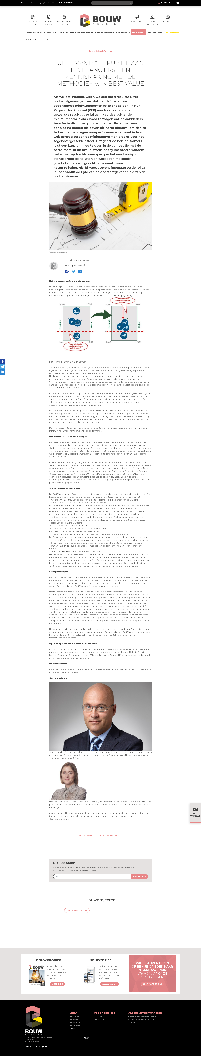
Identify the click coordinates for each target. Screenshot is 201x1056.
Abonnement (74, 1016)
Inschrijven (139, 876)
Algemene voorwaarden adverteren (141, 1019)
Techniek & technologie (81, 32)
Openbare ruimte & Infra (56, 32)
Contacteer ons (152, 984)
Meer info (57, 984)
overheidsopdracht (110, 835)
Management (138, 32)
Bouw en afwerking (104, 32)
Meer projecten (77, 910)
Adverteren (73, 1028)
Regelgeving (41, 39)
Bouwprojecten (34, 32)
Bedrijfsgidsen (75, 1025)
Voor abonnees (171, 32)
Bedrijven (157, 32)
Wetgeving (85, 835)
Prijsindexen (98, 1016)
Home (28, 39)
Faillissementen (99, 1019)
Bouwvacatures (75, 1022)
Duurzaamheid (123, 32)
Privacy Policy (133, 1022)
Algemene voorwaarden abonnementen (142, 1016)
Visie (149, 32)
